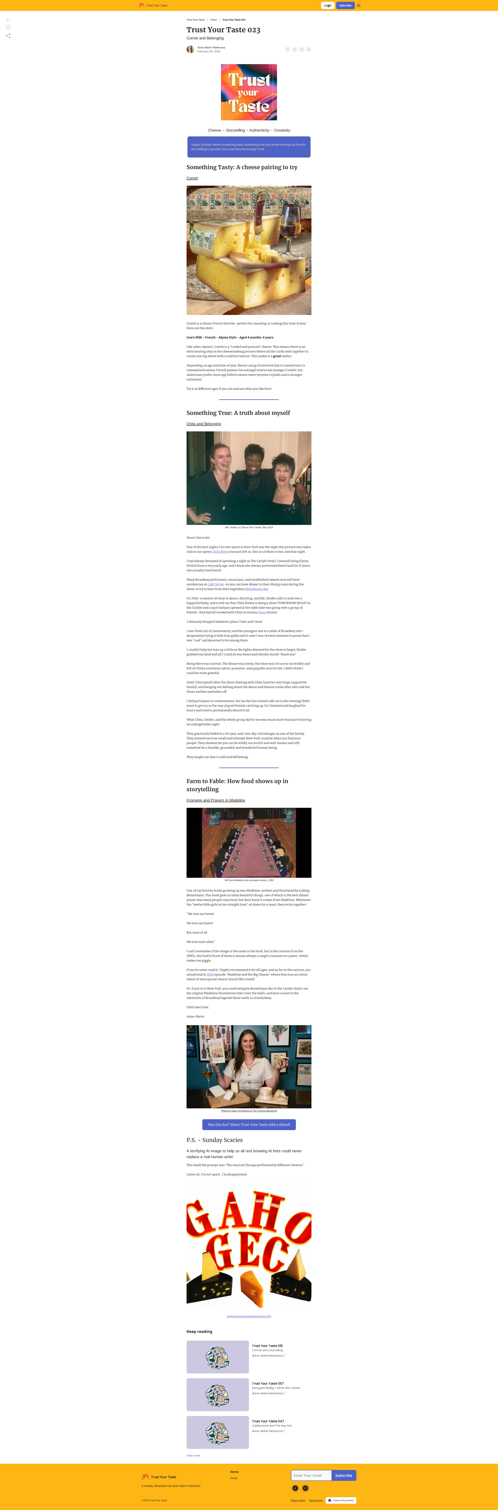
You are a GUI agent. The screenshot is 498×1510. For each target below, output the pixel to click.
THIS (210, 974)
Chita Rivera (221, 551)
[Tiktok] (295, 1488)
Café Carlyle (216, 584)
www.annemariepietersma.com (249, 1316)
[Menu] (358, 5)
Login (327, 5)
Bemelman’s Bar (256, 589)
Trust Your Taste (196, 19)
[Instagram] (305, 1488)
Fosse (262, 612)
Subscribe (345, 5)
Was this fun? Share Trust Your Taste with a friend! (249, 1125)
